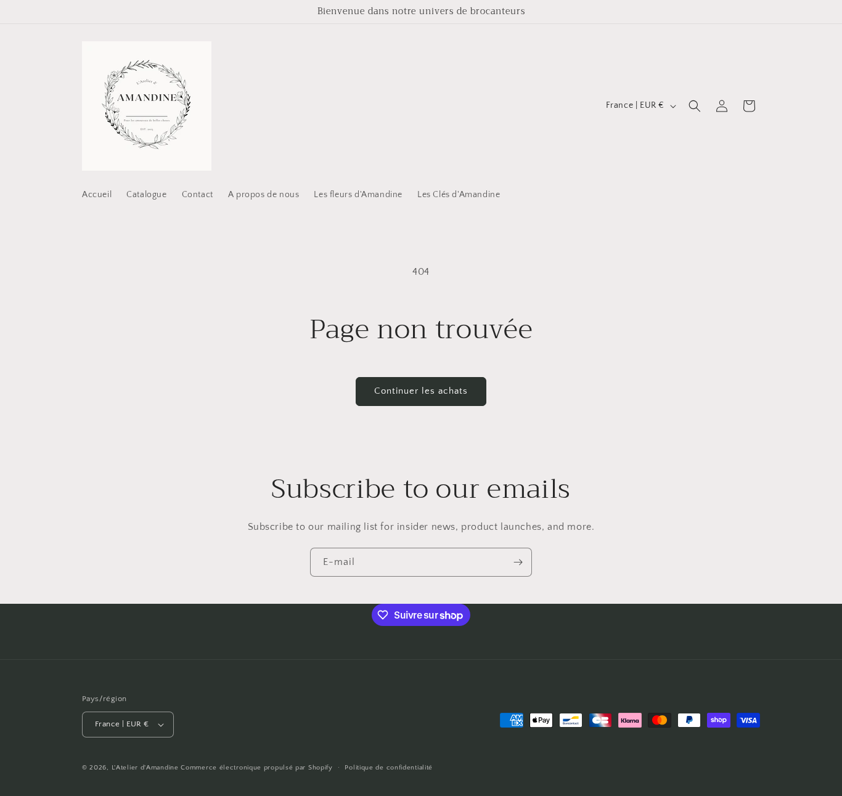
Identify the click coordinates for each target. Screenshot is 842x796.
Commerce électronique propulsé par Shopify (256, 767)
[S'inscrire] (517, 562)
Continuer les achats (421, 391)
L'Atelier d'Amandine (145, 767)
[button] (694, 106)
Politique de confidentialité (389, 767)
